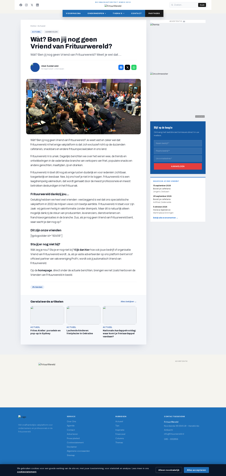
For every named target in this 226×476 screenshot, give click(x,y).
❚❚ (184, 21)
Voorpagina (73, 13)
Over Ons (71, 421)
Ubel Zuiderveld (49, 65)
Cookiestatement (75, 442)
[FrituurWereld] (113, 382)
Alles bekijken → (129, 302)
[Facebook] (20, 4)
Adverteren (72, 434)
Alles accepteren (196, 470)
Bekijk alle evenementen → (165, 217)
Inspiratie (119, 430)
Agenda (70, 425)
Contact (136, 13)
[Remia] (178, 46)
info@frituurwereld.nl (174, 434)
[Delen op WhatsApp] (134, 67)
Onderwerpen (96, 13)
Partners (154, 13)
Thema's (118, 13)
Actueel (41, 25)
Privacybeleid (73, 438)
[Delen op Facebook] (121, 67)
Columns (119, 438)
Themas (119, 442)
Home (33, 25)
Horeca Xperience (161, 209)
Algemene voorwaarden (78, 451)
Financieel (120, 434)
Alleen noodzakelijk (168, 470)
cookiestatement (26, 471)
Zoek (202, 5)
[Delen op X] (127, 67)
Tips (117, 425)
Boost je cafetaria (161, 199)
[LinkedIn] (37, 4)
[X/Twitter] (31, 4)
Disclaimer (72, 447)
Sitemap (71, 455)
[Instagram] (26, 4)
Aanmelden (178, 166)
